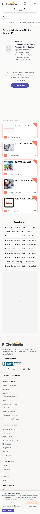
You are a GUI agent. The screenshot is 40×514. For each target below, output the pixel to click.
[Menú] (33, 3)
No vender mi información (11, 419)
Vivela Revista (7, 455)
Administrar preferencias (12, 506)
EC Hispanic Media (8, 429)
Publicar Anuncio (20, 85)
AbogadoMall (6, 448)
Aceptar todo (8, 510)
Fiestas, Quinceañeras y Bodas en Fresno (20, 262)
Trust (4, 400)
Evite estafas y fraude (9, 404)
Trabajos (5, 393)
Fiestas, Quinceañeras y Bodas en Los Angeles (20, 227)
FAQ (3, 490)
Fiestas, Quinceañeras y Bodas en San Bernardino (20, 240)
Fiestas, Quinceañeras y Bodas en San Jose (20, 236)
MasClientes (6, 444)
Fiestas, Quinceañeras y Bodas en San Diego (20, 253)
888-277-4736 (11, 358)
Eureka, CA (13, 22)
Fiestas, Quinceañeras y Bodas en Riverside (20, 249)
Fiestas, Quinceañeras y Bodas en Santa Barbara (20, 266)
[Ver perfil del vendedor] (6, 144)
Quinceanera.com (8, 433)
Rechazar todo (30, 506)
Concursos (6, 469)
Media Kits (5, 389)
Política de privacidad (9, 408)
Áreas (4, 480)
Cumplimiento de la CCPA (10, 415)
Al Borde (5, 451)
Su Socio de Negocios (10, 440)
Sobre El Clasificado (9, 386)
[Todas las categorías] (25, 3)
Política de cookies (8, 411)
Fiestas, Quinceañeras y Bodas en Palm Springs (20, 257)
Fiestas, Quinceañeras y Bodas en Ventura (20, 231)
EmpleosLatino (7, 437)
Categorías (6, 476)
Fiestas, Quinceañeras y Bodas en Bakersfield (20, 244)
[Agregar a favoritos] (35, 137)
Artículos (5, 473)
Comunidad (6, 465)
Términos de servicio (9, 397)
